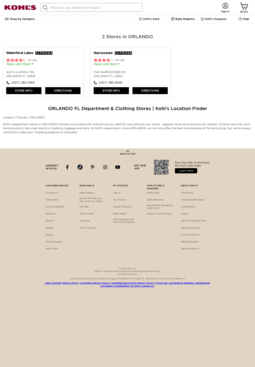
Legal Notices (53, 283)
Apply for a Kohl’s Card (159, 213)
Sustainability (188, 206)
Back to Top (127, 154)
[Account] (225, 6)
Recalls (49, 234)
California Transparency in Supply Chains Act (127, 286)
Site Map (83, 206)
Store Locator (86, 213)
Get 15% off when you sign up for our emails (90, 199)
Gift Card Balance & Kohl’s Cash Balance (123, 221)
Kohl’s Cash (52, 248)
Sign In (117, 192)
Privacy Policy (70, 283)
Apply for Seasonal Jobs (193, 220)
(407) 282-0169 (23, 82)
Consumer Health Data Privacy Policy (132, 283)
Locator (9, 117)
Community (187, 192)
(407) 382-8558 (110, 82)
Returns (50, 220)
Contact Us (51, 192)
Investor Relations (190, 234)
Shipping (50, 213)
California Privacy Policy (95, 283)
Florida (22, 117)
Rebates (50, 227)
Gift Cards (84, 221)
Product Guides (54, 241)
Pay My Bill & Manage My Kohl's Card (160, 206)
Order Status (52, 199)
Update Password (122, 206)
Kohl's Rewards (155, 199)
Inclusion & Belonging (192, 199)
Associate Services (190, 227)
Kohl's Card (153, 192)
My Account (119, 199)
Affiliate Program (190, 241)
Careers (185, 213)
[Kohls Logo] (20, 9)
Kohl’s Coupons (87, 227)
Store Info (23, 90)
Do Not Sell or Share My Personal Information (182, 283)
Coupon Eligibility (55, 206)
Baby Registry (86, 192)
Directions (63, 90)
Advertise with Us (190, 248)
